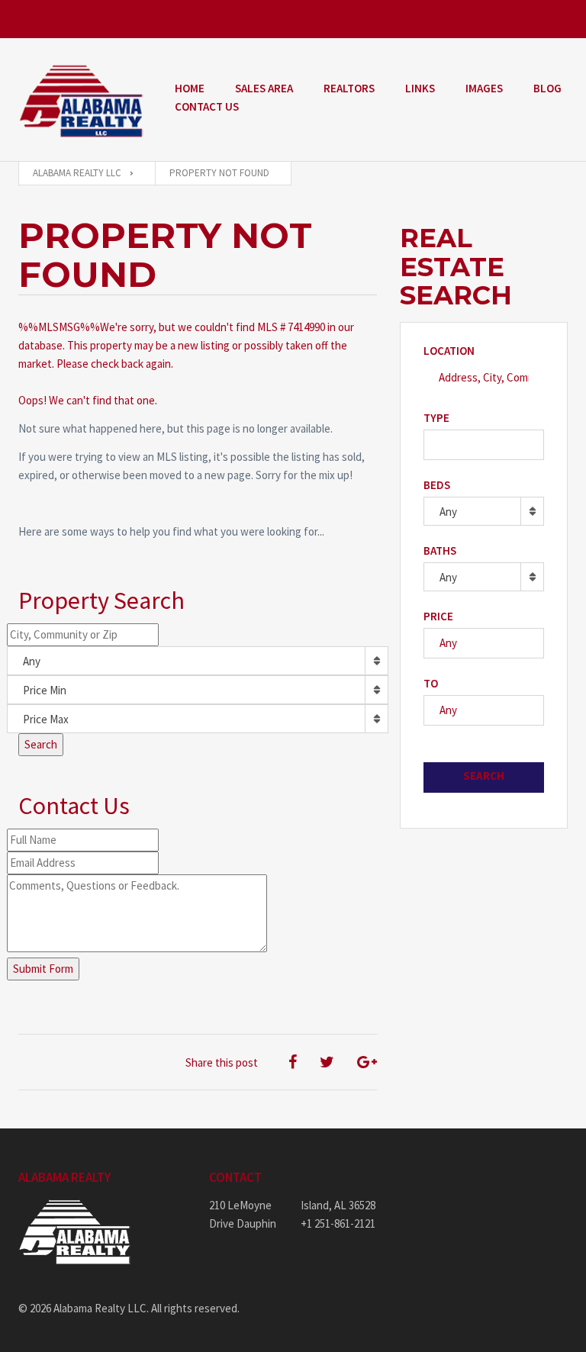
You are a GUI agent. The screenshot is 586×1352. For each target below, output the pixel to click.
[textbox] (432, 444)
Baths (439, 550)
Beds (436, 485)
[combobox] (197, 660)
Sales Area (264, 88)
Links (420, 88)
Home (189, 88)
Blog (547, 88)
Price (438, 616)
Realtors (349, 88)
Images (484, 88)
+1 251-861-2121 (338, 1223)
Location (449, 350)
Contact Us (207, 106)
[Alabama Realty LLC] (81, 99)
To (430, 683)
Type (436, 417)
